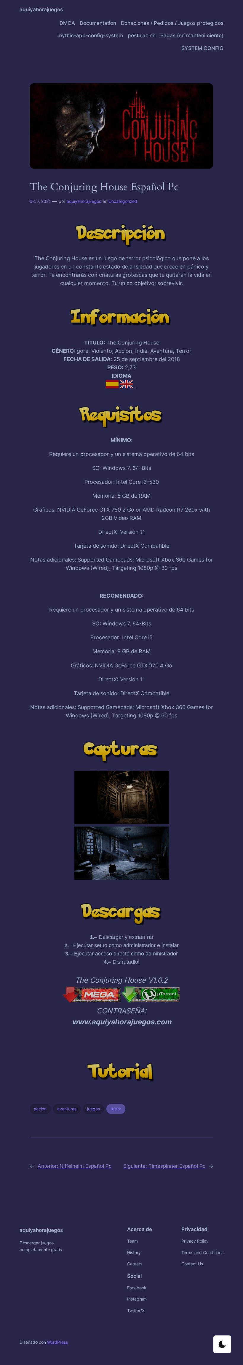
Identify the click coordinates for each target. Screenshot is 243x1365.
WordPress (57, 1342)
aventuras (66, 1108)
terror (116, 1108)
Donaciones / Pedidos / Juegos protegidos (172, 23)
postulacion (142, 35)
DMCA (67, 23)
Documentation (98, 23)
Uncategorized (122, 201)
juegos (93, 1108)
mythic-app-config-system (90, 35)
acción (40, 1108)
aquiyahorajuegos (41, 9)
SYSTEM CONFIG (202, 48)
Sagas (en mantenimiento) (191, 35)
